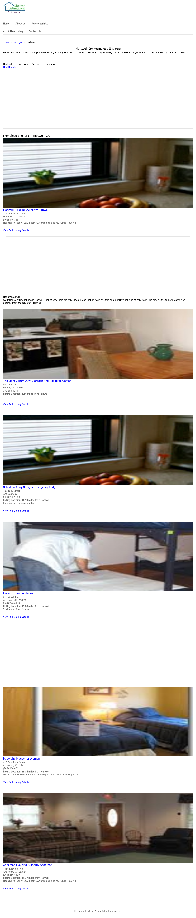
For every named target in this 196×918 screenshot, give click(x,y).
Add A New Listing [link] (13, 31)
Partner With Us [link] (40, 23)
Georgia (17, 42)
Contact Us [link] (35, 31)
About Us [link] (20, 23)
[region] (98, 103)
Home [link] (6, 23)
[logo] (14, 7)
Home (5, 42)
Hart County (9, 67)
